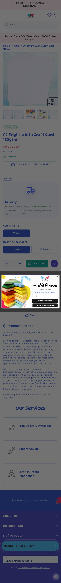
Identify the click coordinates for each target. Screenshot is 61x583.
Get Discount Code (45, 301)
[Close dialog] (57, 276)
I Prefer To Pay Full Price (45, 305)
